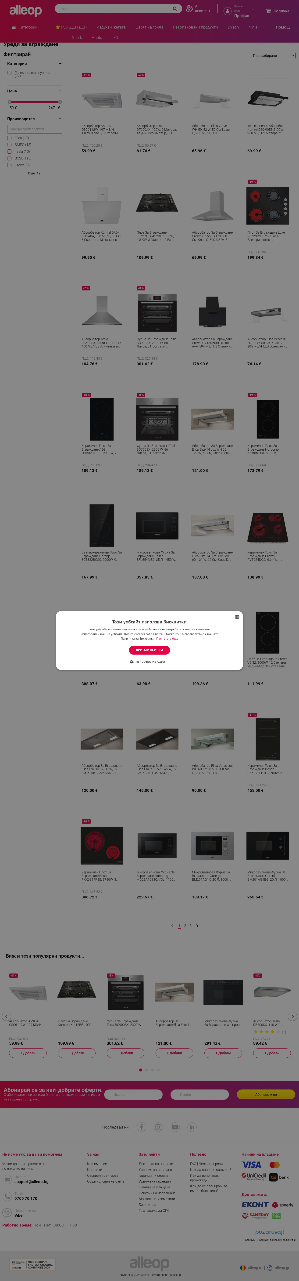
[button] (149, 661)
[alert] (149, 640)
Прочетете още (167, 638)
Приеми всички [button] (149, 650)
